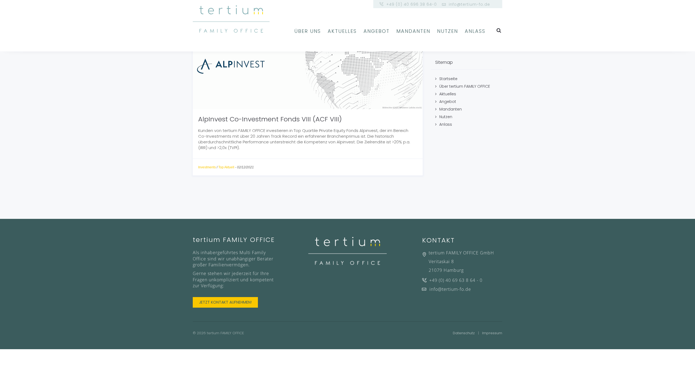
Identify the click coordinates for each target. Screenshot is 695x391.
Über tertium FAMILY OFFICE (464, 86)
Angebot (377, 31)
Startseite (448, 78)
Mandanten (413, 31)
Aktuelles (342, 31)
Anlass (475, 31)
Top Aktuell (226, 167)
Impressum (492, 333)
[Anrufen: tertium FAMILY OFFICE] (462, 281)
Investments (207, 167)
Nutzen (447, 31)
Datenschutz (464, 333)
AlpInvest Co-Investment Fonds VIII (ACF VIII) (270, 119)
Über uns (307, 31)
